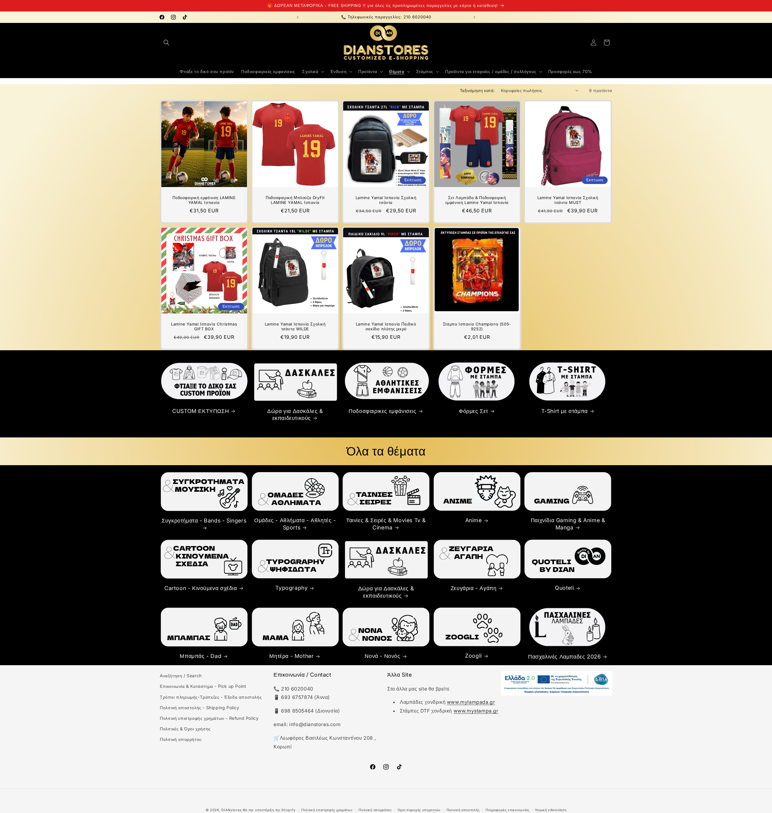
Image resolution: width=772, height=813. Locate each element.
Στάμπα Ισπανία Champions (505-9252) (477, 326)
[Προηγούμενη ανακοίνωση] (297, 17)
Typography (291, 588)
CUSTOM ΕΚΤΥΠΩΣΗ (200, 411)
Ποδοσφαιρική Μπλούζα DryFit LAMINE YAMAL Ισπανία (295, 200)
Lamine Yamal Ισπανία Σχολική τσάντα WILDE (294, 326)
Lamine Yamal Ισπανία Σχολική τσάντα (386, 200)
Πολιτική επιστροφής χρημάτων (327, 810)
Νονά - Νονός (382, 656)
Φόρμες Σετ (473, 411)
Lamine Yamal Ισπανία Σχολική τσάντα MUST (567, 200)
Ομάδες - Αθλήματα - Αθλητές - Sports (295, 523)
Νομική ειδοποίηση (550, 810)
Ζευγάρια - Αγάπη (474, 588)
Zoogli (473, 656)
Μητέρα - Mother (291, 656)
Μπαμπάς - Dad (200, 656)
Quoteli (564, 588)
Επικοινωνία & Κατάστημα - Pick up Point (203, 686)
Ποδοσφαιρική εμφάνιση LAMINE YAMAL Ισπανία (204, 200)
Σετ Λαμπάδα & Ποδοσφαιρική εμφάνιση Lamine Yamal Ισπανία (476, 200)
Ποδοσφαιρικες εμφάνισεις (382, 411)
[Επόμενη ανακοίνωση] (474, 17)
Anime (473, 520)
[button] (166, 42)
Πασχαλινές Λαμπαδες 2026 (564, 656)
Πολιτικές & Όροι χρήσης (185, 728)
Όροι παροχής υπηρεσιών (419, 810)
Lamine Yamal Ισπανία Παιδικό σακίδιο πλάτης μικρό (386, 326)
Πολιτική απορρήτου (181, 739)
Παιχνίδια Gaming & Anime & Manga (568, 523)
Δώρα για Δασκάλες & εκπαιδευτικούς (295, 414)
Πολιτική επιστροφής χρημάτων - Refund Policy (209, 718)
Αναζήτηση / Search (181, 675)
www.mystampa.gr (476, 711)
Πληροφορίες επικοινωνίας (508, 810)
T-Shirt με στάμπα (564, 411)
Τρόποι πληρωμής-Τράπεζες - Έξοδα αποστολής (211, 697)
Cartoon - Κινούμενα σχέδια (200, 588)
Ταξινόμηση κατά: (477, 90)
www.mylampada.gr (471, 702)
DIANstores (231, 810)
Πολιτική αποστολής (463, 810)
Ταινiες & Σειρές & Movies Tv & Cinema (386, 523)
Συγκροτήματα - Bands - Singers (204, 520)
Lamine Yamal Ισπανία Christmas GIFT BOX (204, 326)
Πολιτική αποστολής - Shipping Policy (199, 707)
